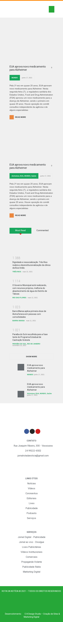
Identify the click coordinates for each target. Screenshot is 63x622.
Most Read (20, 230)
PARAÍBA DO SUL (19, 344)
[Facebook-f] (26, 431)
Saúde (33, 176)
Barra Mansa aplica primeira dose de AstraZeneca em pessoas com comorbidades (29, 314)
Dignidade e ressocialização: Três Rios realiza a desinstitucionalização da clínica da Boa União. (31, 265)
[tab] (21, 232)
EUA (21, 176)
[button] (51, 9)
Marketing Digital (31, 617)
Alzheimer (15, 176)
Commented (42, 230)
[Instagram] (32, 431)
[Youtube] (37, 431)
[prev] (21, 367)
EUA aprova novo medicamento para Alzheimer (28, 68)
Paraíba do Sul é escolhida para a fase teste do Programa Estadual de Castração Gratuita (30, 337)
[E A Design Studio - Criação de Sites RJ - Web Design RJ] (23, 614)
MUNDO (15, 78)
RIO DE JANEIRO (33, 344)
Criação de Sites (50, 614)
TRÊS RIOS (16, 272)
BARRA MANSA (18, 320)
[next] (21, 394)
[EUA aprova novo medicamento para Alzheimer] (31, 46)
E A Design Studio (33, 614)
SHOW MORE (31, 357)
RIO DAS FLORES (19, 297)
